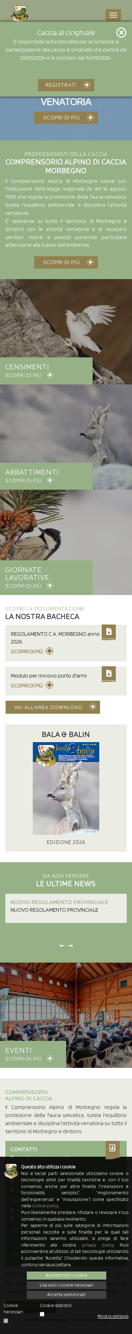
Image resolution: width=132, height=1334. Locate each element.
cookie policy (45, 1205)
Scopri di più (61, 117)
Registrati (60, 84)
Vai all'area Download (48, 707)
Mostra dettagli (113, 1316)
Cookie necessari (13, 1309)
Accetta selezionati (66, 1294)
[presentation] (61, 946)
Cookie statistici (56, 1305)
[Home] (20, 14)
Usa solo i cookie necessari (67, 1285)
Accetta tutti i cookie (66, 1275)
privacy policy (97, 1245)
